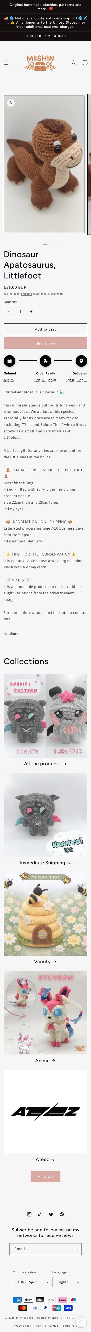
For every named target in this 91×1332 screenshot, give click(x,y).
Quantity (10, 302)
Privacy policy (21, 1325)
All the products (42, 763)
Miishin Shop (25, 1317)
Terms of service (47, 1325)
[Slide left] (35, 244)
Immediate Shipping (42, 862)
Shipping (26, 293)
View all (45, 1176)
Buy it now (45, 343)
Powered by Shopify (48, 1317)
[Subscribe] (76, 1249)
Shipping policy (73, 1325)
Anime (42, 1060)
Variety (42, 961)
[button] (6, 62)
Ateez (42, 1159)
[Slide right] (56, 244)
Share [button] (13, 634)
